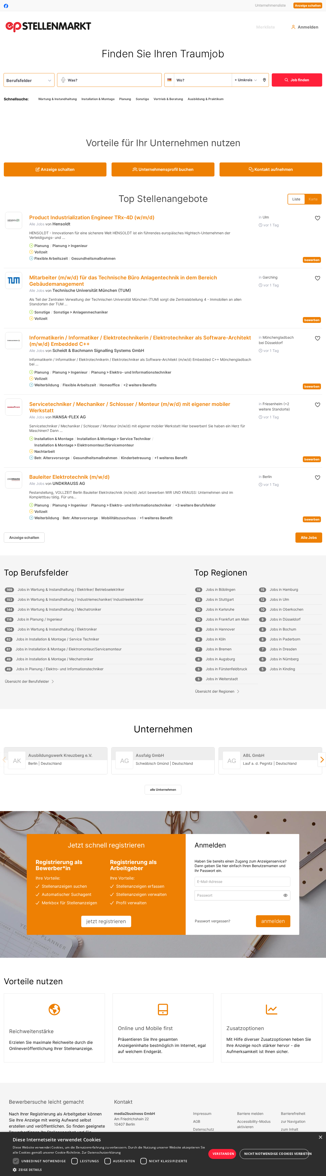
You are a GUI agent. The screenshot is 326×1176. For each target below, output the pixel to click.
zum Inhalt (289, 1129)
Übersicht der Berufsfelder (27, 681)
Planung (125, 99)
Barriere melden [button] (250, 1113)
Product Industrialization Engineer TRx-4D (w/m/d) (92, 217)
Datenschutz (203, 1129)
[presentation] (322, 759)
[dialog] (163, 1154)
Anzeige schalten (308, 5)
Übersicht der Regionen (214, 691)
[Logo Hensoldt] (13, 220)
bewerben (311, 260)
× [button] (320, 1137)
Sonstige (142, 99)
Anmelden (308, 27)
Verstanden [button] (223, 1154)
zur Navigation (293, 1121)
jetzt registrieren (106, 921)
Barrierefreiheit (293, 1113)
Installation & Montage (98, 99)
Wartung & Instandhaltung (57, 99)
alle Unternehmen (163, 789)
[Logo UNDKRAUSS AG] (13, 480)
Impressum (202, 1113)
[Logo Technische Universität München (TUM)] (13, 280)
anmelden (273, 921)
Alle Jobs (36, 224)
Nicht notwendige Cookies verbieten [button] (276, 1154)
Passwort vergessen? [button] (212, 921)
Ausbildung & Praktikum (206, 99)
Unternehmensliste (270, 5)
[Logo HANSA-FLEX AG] (13, 407)
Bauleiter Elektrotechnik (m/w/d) (69, 477)
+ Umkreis (243, 80)
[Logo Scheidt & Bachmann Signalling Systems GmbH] (13, 340)
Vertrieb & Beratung (168, 99)
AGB (196, 1121)
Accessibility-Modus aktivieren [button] (253, 1124)
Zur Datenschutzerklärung (101, 1152)
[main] (163, 562)
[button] (264, 80)
